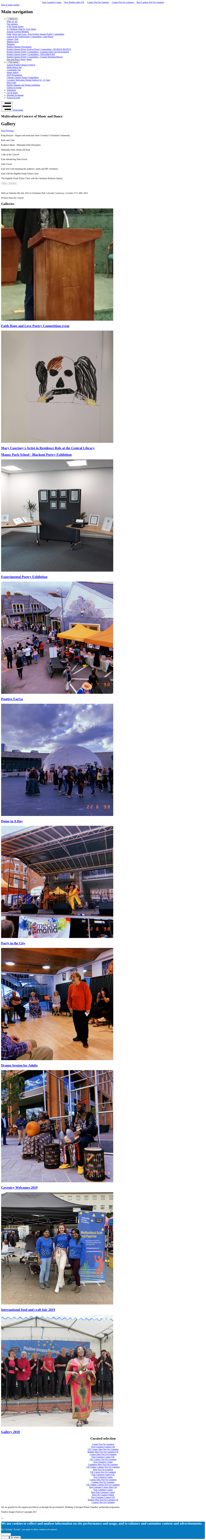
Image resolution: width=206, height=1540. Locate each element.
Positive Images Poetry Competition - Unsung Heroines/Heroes (35, 57)
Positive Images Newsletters (19, 47)
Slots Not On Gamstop (103, 1469)
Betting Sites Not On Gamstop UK (103, 1452)
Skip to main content (10, 5)
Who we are (12, 21)
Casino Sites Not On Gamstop (103, 1454)
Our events (13, 62)
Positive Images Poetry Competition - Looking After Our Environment (38, 52)
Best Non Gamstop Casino (103, 1492)
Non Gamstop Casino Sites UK (103, 1487)
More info (6, 1534)
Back (4, 183)
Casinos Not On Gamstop (103, 1482)
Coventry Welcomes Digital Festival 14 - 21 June (28, 80)
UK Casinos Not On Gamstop (103, 1459)
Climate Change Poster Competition (23, 77)
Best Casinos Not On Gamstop (150, 2)
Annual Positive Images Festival (21, 65)
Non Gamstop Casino (51, 2)
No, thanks (15, 1537)
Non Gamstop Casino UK (103, 1457)
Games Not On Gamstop (103, 1444)
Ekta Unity (11, 82)
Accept (5, 1537)
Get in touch (12, 92)
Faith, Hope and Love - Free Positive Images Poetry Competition (35, 34)
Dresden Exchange (15, 95)
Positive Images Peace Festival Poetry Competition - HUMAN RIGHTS (39, 49)
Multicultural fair (14, 67)
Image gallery (13, 72)
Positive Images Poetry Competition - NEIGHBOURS (31, 54)
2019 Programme (14, 75)
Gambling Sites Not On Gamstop (103, 1464)
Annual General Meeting (18, 31)
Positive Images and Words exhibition (23, 85)
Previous (10, 130)
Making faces (13, 42)
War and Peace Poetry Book (19, 59)
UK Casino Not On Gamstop (103, 1472)
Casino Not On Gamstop (98, 2)
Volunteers (11, 90)
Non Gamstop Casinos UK (103, 1447)
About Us (12, 19)
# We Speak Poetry (15, 26)
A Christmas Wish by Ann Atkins (21, 29)
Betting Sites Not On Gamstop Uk (103, 1500)
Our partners (12, 24)
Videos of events (14, 87)
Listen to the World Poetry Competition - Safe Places (30, 36)
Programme (18, 110)
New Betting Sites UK (74, 2)
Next (3, 130)
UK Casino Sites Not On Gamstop (103, 1449)
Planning (11, 44)
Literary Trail (12, 39)
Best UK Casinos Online (103, 1495)
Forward (12, 183)
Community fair (14, 70)
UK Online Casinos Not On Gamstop (103, 1467)
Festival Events (13, 98)
